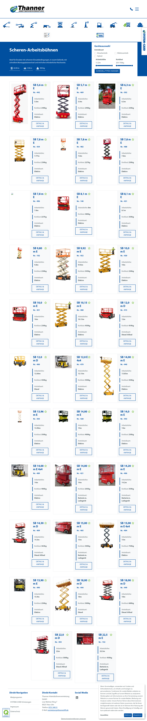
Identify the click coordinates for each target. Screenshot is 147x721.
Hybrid (99, 56)
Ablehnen (128, 715)
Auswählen (104, 715)
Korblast (119, 60)
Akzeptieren (137, 715)
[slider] (96, 66)
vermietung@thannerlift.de (58, 710)
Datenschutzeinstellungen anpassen (73, 719)
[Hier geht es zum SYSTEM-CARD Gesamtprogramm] (144, 41)
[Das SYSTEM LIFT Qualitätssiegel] (6, 713)
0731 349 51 (53, 707)
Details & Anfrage (40, 125)
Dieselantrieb (102, 53)
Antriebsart (99, 50)
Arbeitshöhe (101, 60)
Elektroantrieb (122, 53)
